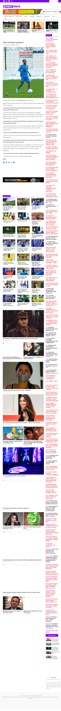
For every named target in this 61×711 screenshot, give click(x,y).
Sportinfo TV (39, 16)
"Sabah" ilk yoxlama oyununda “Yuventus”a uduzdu (51, 361)
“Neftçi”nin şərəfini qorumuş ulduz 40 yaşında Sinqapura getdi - (52, 440)
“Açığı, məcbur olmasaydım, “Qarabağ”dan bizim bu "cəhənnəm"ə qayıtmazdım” (51, 188)
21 (57, 685)
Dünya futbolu (18, 16)
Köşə (53, 16)
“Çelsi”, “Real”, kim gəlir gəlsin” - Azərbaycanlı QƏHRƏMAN (52, 473)
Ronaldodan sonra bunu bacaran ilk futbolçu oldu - (51, 201)
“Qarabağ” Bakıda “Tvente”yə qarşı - (51, 52)
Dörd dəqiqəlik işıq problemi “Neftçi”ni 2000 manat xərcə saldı (51, 468)
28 (57, 686)
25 (51, 686)
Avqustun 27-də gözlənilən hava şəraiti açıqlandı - (51, 334)
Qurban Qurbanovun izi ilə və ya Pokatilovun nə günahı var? (52, 573)
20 (55, 685)
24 (49, 686)
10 (49, 683)
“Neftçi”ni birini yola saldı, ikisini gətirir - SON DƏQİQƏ (52, 181)
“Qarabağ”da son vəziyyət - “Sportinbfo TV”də (51, 71)
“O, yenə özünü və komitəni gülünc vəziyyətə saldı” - (52, 212)
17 (49, 685)
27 (55, 686)
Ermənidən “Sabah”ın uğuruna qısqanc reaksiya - (52, 600)
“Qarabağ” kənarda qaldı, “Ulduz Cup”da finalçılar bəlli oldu (51, 279)
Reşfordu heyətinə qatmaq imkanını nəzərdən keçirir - (52, 515)
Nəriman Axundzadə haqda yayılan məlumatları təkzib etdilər (52, 256)
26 (53, 686)
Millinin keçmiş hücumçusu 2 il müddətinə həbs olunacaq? (52, 243)
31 (49, 688)
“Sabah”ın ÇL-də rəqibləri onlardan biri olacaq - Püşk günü (51, 223)
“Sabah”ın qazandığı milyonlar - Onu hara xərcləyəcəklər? (52, 113)
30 (47, 688)
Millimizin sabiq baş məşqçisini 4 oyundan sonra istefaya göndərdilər (52, 399)
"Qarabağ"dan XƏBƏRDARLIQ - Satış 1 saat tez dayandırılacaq (51, 429)
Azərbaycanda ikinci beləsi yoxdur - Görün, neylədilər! (52, 435)
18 (51, 685)
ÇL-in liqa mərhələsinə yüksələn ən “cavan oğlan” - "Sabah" (51, 261)
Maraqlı (26, 16)
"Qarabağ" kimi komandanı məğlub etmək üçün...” (51, 606)
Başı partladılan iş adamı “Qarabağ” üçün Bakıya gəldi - (51, 163)
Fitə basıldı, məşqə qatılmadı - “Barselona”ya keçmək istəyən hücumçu (52, 502)
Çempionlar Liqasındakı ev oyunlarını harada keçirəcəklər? (51, 217)
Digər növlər (46, 16)
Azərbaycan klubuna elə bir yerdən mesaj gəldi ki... (52, 285)
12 (53, 683)
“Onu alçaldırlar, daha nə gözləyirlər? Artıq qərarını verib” (52, 457)
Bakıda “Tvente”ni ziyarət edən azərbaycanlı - (52, 267)
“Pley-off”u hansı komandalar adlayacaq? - (51, 136)
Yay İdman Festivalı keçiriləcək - (51, 366)
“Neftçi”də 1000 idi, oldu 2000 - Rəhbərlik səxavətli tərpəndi (51, 107)
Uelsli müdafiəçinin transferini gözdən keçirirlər (51, 462)
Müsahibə (32, 16)
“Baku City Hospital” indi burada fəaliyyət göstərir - (52, 232)
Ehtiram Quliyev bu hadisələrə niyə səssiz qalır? (51, 424)
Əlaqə (5, 18)
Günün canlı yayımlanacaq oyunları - (52, 206)
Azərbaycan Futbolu (8, 16)
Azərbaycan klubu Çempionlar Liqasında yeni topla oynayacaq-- (52, 394)
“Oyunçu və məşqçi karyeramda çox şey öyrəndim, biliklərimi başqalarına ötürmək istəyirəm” (52, 558)
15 (59, 683)
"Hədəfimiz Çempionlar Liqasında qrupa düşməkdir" (51, 297)
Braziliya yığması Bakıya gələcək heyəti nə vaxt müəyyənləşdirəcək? (52, 486)
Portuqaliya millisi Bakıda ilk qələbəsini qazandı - (52, 372)
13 (55, 683)
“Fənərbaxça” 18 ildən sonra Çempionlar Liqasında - (51, 451)
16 (47, 685)
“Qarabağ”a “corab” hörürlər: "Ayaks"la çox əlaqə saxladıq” (52, 497)
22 (59, 685)
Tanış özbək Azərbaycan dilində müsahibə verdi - (51, 491)
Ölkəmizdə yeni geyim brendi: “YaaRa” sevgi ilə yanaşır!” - (51, 195)
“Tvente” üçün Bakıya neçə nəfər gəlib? (51, 520)
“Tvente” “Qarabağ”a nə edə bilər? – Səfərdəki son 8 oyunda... (52, 118)
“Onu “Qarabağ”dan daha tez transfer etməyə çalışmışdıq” (52, 446)
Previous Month (46, 677)
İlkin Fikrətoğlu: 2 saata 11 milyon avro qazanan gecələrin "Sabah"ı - (50, 593)
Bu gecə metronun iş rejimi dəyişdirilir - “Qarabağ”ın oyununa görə (52, 102)
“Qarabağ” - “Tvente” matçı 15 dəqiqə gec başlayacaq (51, 39)
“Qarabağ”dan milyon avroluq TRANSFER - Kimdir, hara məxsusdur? (52, 169)
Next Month (60, 677)
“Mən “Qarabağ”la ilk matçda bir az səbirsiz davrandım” (52, 526)
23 (47, 686)
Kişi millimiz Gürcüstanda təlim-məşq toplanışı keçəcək (51, 329)
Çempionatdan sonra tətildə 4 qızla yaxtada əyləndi (50, 377)
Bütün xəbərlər (51, 635)
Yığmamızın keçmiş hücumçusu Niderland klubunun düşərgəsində (52, 411)
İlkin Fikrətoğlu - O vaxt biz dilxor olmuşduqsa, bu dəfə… (51, 91)
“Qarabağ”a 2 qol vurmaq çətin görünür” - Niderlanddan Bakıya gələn (52, 96)
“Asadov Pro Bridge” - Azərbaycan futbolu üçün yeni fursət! (52, 130)
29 (59, 686)
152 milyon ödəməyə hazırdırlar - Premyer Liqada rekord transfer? (52, 238)
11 (51, 683)
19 (53, 685)
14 (57, 683)
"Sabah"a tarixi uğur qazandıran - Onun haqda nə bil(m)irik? (52, 316)
